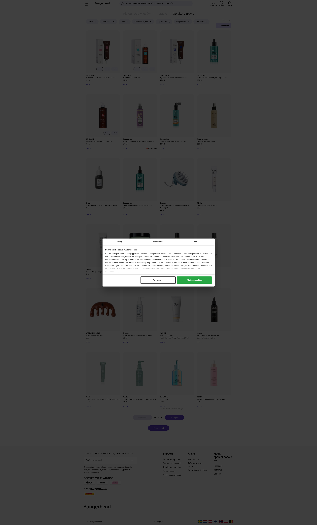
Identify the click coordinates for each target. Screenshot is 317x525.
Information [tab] (158, 242)
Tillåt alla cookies (194, 280)
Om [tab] (195, 242)
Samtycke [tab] (121, 242)
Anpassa (157, 280)
